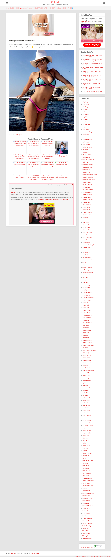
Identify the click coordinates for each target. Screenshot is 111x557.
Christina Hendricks (87, 200)
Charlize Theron (86, 187)
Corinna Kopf (86, 210)
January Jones (86, 287)
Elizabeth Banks (86, 230)
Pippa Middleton (87, 478)
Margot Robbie (86, 420)
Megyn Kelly (85, 435)
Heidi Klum (85, 277)
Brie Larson (85, 152)
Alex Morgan (85, 107)
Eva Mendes (85, 255)
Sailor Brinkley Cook (88, 493)
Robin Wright (86, 491)
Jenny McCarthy (86, 300)
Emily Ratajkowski (87, 237)
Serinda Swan (86, 511)
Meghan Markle (86, 433)
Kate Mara (85, 335)
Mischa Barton (86, 445)
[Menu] (7, 3)
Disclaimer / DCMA (105, 556)
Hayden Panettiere (87, 272)
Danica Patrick (86, 217)
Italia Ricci (85, 282)
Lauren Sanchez (86, 388)
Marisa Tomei (86, 423)
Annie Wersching (87, 132)
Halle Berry (85, 270)
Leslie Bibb (85, 393)
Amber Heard (86, 112)
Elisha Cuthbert (86, 227)
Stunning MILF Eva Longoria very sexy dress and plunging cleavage (47, 177)
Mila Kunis (85, 438)
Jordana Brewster (87, 315)
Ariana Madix (85, 134)
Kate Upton (85, 337)
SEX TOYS (52, 8)
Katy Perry (85, 348)
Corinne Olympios (87, 212)
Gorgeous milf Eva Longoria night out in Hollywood (47, 156)
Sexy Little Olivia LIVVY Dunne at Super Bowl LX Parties (91, 88)
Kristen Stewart (86, 375)
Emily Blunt (85, 235)
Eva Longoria (18, 135)
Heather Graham (86, 275)
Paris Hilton (85, 475)
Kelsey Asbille (86, 358)
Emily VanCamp (86, 240)
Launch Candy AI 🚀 (92, 45)
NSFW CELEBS (10, 8)
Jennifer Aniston (86, 290)
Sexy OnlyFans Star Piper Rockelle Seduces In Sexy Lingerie (92, 60)
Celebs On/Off (86, 182)
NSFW (84, 458)
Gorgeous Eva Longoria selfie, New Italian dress (62, 176)
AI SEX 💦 (70, 8)
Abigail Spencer (86, 102)
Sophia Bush (85, 516)
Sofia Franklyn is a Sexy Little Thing (92, 91)
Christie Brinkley (87, 194)
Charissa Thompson (87, 184)
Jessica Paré (85, 307)
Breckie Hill (85, 149)
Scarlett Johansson (87, 506)
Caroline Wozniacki (87, 164)
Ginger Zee (85, 265)
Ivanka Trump (86, 285)
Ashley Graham (86, 137)
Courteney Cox (86, 215)
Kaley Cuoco (85, 325)
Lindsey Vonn (86, 403)
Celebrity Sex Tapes (87, 177)
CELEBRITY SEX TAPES (40, 8)
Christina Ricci (86, 202)
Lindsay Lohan (86, 400)
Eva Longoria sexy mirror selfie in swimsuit (20, 176)
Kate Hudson (85, 332)
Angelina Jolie (86, 124)
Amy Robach (85, 119)
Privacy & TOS (94, 556)
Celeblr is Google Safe (87, 547)
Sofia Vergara (86, 513)
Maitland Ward (86, 413)
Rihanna (84, 488)
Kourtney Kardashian (88, 370)
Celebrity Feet (86, 172)
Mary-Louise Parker (87, 425)
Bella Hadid (85, 142)
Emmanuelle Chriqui (88, 245)
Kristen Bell (85, 373)
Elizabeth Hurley (87, 232)
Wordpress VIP (35, 553)
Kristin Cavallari (86, 380)
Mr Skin (84, 450)
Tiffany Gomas (86, 533)
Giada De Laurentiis (87, 260)
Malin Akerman (86, 415)
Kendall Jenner (86, 360)
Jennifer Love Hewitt (88, 297)
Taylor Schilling (86, 526)
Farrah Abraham (86, 257)
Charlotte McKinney (87, 189)
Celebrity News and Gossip (89, 174)
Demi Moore (85, 222)
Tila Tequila (85, 536)
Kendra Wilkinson (87, 363)
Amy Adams (85, 117)
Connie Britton (86, 207)
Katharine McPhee (87, 340)
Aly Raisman (85, 109)
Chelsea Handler (87, 192)
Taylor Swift (85, 528)
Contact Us (85, 556)
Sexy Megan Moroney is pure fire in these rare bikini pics (92, 56)
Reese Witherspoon (87, 485)
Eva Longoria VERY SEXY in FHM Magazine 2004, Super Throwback (34, 177)
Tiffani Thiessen (86, 531)
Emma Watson (86, 242)
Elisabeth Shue (86, 225)
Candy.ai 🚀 (69, 185)
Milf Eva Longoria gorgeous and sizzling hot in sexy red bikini (33, 156)
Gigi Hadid (85, 262)
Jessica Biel (85, 305)
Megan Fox (85, 428)
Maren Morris (86, 418)
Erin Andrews (86, 247)
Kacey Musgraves (87, 322)
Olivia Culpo (85, 463)
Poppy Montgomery (87, 480)
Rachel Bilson (86, 483)
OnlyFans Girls (86, 470)
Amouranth (85, 114)
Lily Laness (85, 395)
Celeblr (55, 2)
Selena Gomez (86, 508)
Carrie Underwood (87, 167)
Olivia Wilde (85, 468)
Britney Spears (86, 154)
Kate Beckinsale (86, 330)
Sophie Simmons (87, 518)
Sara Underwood (87, 498)
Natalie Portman (86, 453)
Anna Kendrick (86, 129)
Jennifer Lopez (86, 295)
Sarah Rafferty (86, 501)
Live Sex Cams (86, 408)
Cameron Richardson (88, 159)
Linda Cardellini (86, 398)
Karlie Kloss (85, 327)
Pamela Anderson (87, 473)
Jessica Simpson (86, 310)
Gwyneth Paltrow (87, 267)
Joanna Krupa (86, 312)
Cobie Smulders (86, 205)
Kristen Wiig (85, 378)
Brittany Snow (86, 157)
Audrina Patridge (87, 139)
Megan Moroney (86, 430)
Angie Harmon (86, 127)
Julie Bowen (85, 320)
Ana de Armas (86, 122)
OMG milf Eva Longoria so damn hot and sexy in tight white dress (19, 156)
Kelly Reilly (85, 353)
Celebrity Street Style (88, 179)
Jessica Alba (85, 302)
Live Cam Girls (86, 405)
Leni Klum (85, 390)
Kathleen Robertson (88, 345)
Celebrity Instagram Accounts (24, 8)
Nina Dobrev (85, 455)
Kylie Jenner (85, 383)
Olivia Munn (85, 465)
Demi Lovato (85, 220)
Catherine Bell (86, 169)
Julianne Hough (86, 317)
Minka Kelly (85, 443)
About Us (77, 556)
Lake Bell (85, 385)
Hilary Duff (85, 280)
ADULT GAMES (61, 8)
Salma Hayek (86, 496)
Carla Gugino (85, 162)
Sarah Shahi (85, 503)
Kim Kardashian (86, 368)
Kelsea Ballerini (86, 355)
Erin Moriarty (86, 250)
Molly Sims (85, 448)
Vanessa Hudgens (87, 538)
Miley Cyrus (85, 440)
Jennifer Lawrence (87, 292)
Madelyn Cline (86, 410)
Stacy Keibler (86, 521)
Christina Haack (86, 197)
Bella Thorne (86, 144)
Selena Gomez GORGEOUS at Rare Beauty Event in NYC (91, 76)
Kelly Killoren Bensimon (89, 350)
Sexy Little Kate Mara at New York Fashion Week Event (91, 80)
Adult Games (85, 104)
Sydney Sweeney (87, 523)
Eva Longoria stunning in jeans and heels (61, 155)
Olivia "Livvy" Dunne (87, 460)
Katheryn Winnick (87, 343)
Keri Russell (85, 365)
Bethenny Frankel (87, 147)
